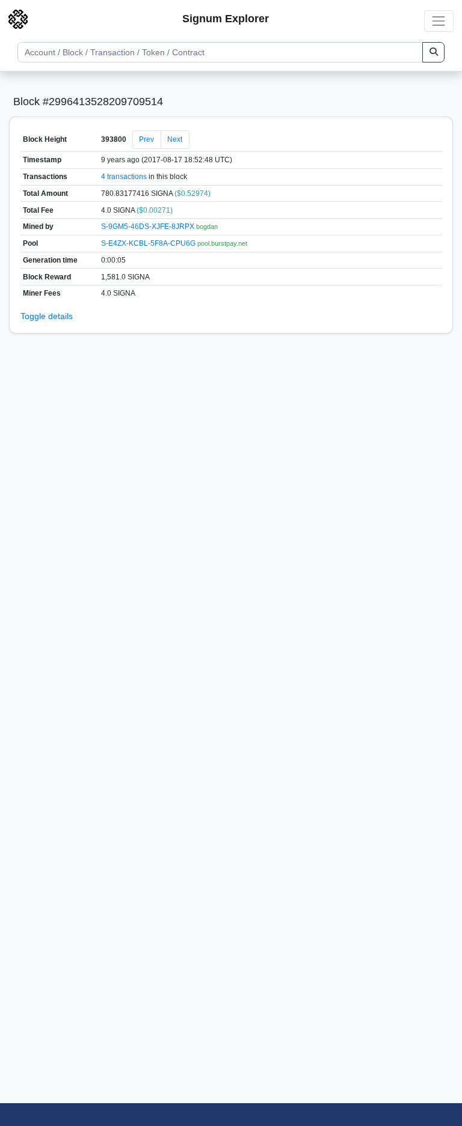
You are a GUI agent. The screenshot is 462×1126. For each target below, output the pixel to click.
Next (174, 139)
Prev (146, 139)
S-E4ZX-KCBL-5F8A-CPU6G (149, 243)
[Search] (433, 52)
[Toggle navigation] (439, 20)
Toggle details (46, 316)
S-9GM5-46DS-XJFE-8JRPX (148, 226)
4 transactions (124, 176)
